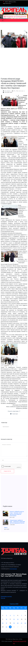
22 (25, 623)
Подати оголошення (16, 17)
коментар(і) (21, 91)
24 (6, 627)
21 (21, 623)
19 (14, 623)
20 (17, 623)
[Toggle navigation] (3, 20)
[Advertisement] (14, 62)
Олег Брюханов (13, 568)
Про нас (3, 598)
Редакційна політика (6, 596)
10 (6, 619)
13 (17, 619)
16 (2, 623)
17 (6, 623)
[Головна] (14, 11)
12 (14, 619)
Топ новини (7, 91)
